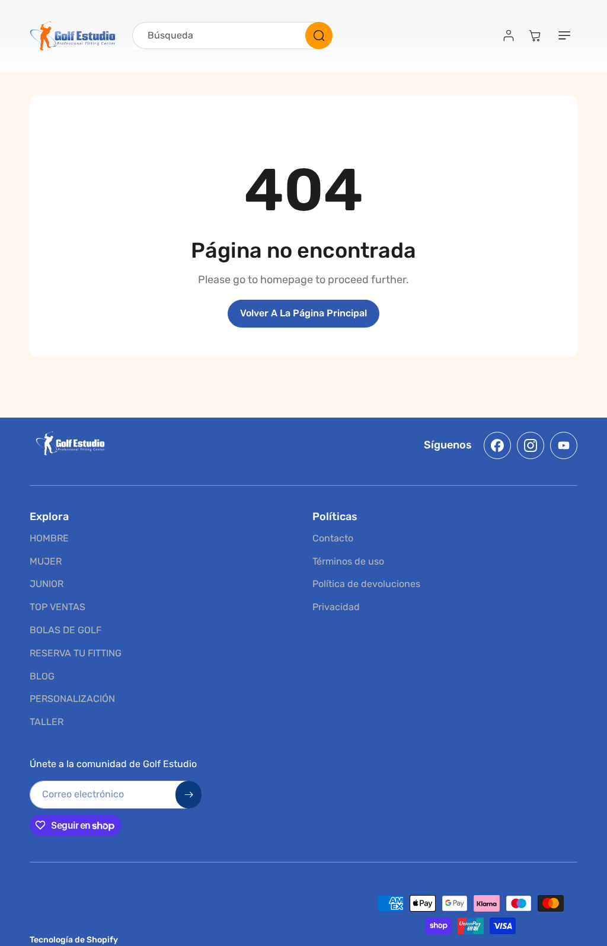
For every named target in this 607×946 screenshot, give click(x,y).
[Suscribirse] (483, 529)
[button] (518, 368)
